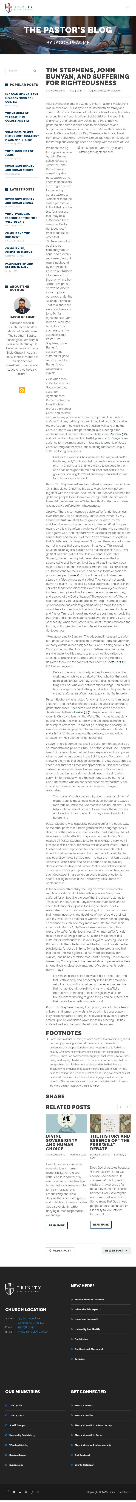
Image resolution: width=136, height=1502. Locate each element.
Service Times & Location (89, 1299)
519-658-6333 (25, 1327)
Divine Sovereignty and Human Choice (61, 1142)
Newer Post (114, 1250)
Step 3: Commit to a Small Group (93, 1425)
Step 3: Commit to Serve (88, 1435)
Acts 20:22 (111, 760)
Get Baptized (82, 1455)
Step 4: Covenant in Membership (93, 1445)
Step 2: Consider (84, 1415)
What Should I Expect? (88, 1309)
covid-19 (101, 90)
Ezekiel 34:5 (81, 712)
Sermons (80, 1359)
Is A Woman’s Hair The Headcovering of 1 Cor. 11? (21, 98)
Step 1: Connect (84, 1405)
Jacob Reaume (57, 90)
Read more (57, 1225)
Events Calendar (84, 1465)
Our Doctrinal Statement (89, 1349)
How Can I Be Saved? (86, 1319)
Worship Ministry (19, 1445)
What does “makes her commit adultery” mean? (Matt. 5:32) (22, 136)
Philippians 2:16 (99, 438)
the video (76, 112)
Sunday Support (18, 1455)
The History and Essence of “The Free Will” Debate (110, 1142)
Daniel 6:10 (76, 575)
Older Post (62, 1250)
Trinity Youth (16, 1415)
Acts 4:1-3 (114, 662)
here (95, 1085)
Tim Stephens (114, 90)
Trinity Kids (15, 1405)
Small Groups (17, 1425)
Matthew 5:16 (118, 434)
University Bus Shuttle (87, 1329)
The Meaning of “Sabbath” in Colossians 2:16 (17, 117)
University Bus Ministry (22, 1435)
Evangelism (16, 1465)
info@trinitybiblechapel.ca (33, 1331)
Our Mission (81, 1339)
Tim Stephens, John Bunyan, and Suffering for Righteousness (88, 76)
